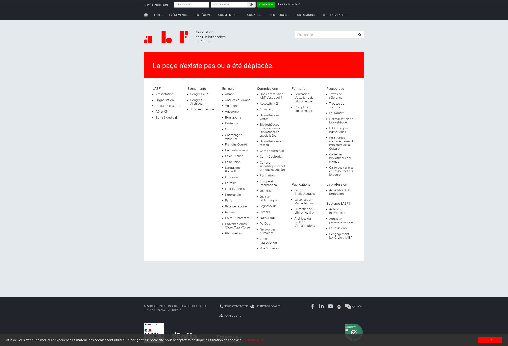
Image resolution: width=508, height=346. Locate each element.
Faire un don (338, 228)
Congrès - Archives (197, 101)
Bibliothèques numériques (338, 130)
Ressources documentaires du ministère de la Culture (342, 143)
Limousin (231, 177)
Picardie (230, 212)
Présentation (164, 94)
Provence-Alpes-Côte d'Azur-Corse (237, 225)
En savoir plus (252, 340)
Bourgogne (233, 117)
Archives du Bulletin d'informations (304, 222)
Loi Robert (336, 113)
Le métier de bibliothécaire (304, 210)
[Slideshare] (339, 306)
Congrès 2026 (200, 94)
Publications (305, 14)
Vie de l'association (268, 240)
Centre (229, 129)
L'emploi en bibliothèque (303, 109)
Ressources (279, 14)
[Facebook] (313, 306)
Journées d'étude (202, 109)
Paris (228, 200)
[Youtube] (330, 306)
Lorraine (231, 183)
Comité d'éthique (272, 151)
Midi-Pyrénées (235, 189)
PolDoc (265, 223)
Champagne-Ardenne (234, 136)
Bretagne (231, 123)
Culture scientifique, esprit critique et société (272, 166)
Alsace (229, 94)
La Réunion (233, 162)
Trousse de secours (336, 105)
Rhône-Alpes (233, 233)
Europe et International (269, 183)
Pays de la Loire (236, 206)
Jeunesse (266, 191)
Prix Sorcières (269, 248)
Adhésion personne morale (341, 220)
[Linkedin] (321, 306)
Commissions (228, 14)
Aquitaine (231, 106)
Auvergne (232, 111)
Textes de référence (335, 95)
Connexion (266, 4)
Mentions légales (267, 306)
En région (202, 14)
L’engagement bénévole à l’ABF (340, 235)
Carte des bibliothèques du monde (340, 158)
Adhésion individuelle (337, 211)
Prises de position (168, 106)
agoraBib (357, 306)
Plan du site (232, 315)
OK (490, 340)
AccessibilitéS (269, 103)
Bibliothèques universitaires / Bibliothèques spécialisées (270, 130)
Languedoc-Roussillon (233, 169)
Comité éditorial (271, 156)
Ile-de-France (234, 156)
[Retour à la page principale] (146, 15)
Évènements (178, 14)
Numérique (267, 218)
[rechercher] (360, 35)
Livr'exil (265, 212)
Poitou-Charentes (237, 218)
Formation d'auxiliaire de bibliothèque (303, 97)
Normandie (233, 195)
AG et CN (162, 111)
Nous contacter (235, 306)
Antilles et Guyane (237, 100)
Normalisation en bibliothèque (341, 120)
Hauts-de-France (236, 150)
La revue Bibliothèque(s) (305, 192)
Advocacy (266, 109)
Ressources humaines (267, 231)
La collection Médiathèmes (303, 201)
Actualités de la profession (339, 192)
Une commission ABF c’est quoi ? (271, 95)
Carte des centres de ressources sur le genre (341, 171)
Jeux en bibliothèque (268, 198)
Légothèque (268, 206)
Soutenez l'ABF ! (334, 14)
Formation (254, 14)
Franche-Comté (236, 144)
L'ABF (157, 14)
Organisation (165, 100)
